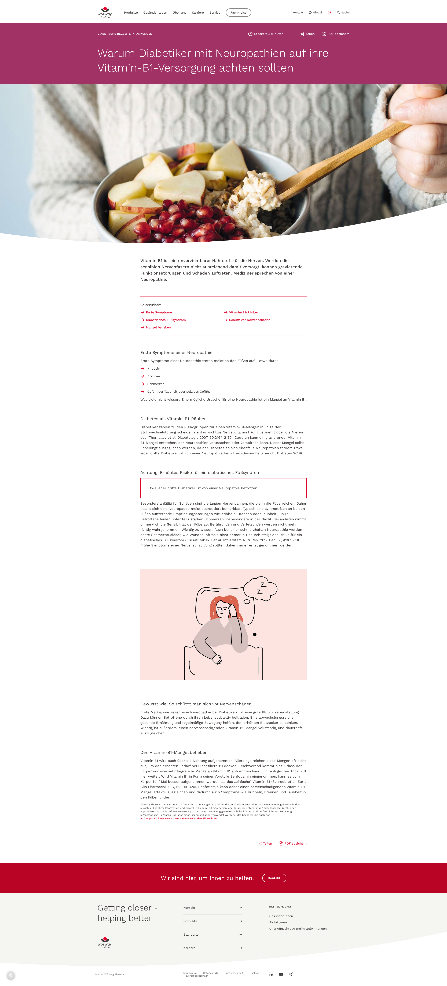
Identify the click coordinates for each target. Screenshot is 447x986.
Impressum (190, 973)
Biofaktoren (278, 922)
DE (329, 12)
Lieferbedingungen (197, 975)
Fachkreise (238, 12)
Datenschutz (210, 973)
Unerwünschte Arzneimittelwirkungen (298, 928)
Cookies (254, 973)
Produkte (131, 12)
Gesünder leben (155, 12)
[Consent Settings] (11, 975)
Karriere (198, 12)
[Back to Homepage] (105, 12)
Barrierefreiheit (234, 973)
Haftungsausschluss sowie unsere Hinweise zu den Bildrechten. (179, 818)
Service (214, 12)
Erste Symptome (159, 312)
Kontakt (297, 12)
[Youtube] (281, 974)
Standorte (191, 934)
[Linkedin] (272, 974)
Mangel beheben (158, 327)
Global (317, 12)
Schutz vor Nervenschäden (249, 320)
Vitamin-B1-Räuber (243, 312)
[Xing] (289, 974)
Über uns (179, 12)
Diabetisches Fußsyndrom (166, 320)
